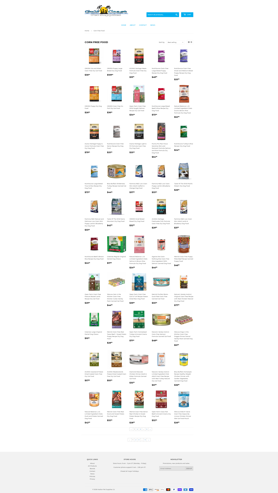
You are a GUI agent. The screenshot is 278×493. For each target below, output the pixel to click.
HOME (123, 25)
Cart (189, 15)
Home (87, 31)
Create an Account (187, 9)
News (92, 474)
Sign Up (189, 468)
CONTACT (143, 25)
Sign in (176, 9)
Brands (92, 468)
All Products (92, 466)
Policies (92, 476)
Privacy (92, 479)
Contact (92, 471)
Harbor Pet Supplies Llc (106, 489)
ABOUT (132, 25)
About (92, 463)
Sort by (162, 42)
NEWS (152, 25)
